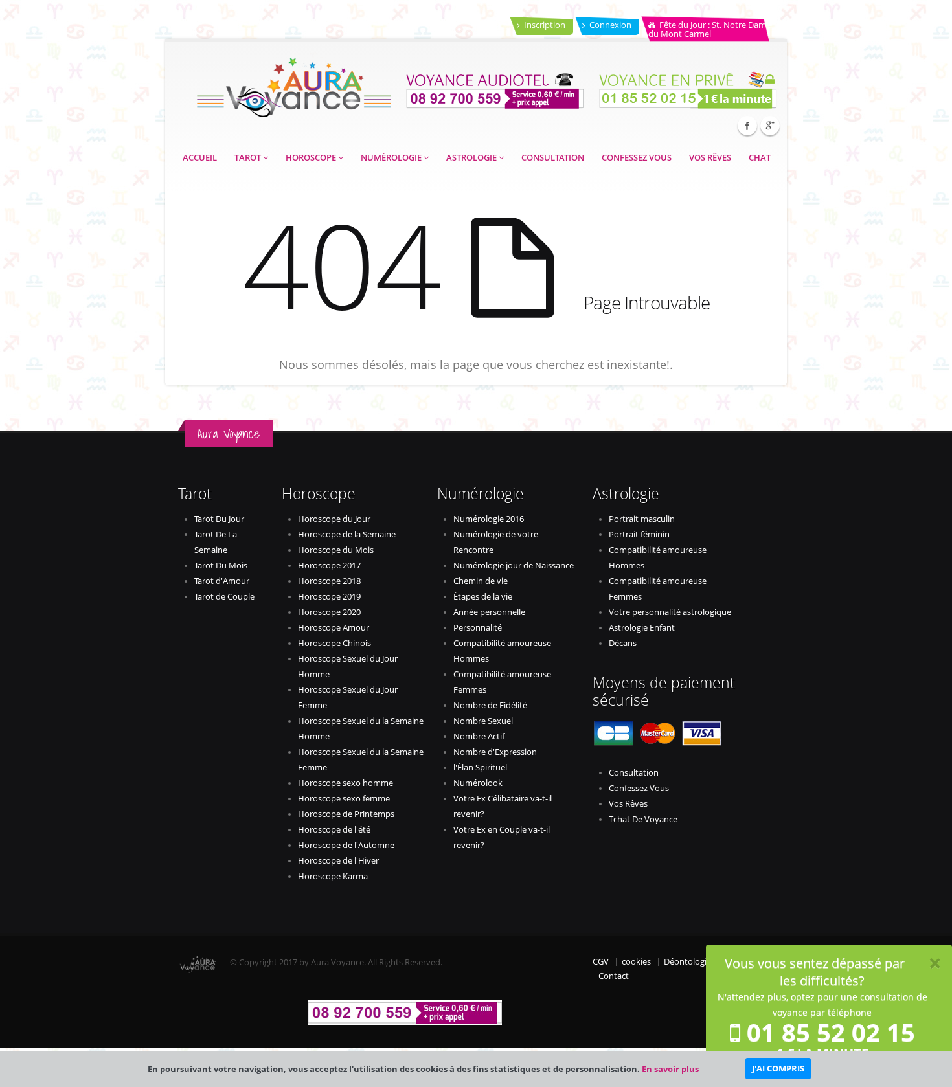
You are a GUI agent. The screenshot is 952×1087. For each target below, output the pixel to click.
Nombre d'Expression (495, 751)
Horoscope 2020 (329, 612)
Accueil (200, 157)
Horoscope (312, 157)
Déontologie (687, 961)
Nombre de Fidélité (490, 705)
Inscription (544, 24)
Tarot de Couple (224, 596)
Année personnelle (489, 612)
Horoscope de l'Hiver (338, 860)
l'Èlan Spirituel (480, 767)
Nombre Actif (478, 736)
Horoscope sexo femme (344, 798)
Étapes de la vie (482, 596)
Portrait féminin (639, 534)
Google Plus (770, 125)
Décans (623, 643)
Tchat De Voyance (643, 819)
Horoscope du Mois (336, 549)
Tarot (248, 157)
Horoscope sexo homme (345, 783)
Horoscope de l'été (334, 829)
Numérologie (392, 157)
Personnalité (477, 627)
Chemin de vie (480, 581)
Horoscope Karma (333, 876)
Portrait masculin (642, 518)
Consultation (552, 157)
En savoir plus (670, 1069)
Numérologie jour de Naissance (513, 565)
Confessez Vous (637, 157)
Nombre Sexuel (483, 720)
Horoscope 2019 (329, 596)
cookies (636, 961)
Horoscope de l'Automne (346, 845)
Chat (760, 157)
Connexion (610, 24)
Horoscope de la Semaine (347, 534)
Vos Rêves (710, 157)
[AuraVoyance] (293, 83)
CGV (601, 961)
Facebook (747, 125)
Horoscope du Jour (334, 518)
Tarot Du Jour (219, 518)
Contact (613, 975)
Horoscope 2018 (329, 581)
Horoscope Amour (333, 627)
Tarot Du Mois (220, 565)
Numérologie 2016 (488, 518)
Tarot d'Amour (221, 581)
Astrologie (472, 157)
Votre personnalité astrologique (670, 612)
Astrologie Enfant (642, 627)
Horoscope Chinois (334, 643)
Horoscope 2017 (329, 565)
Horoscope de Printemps (346, 814)
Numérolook (478, 783)
